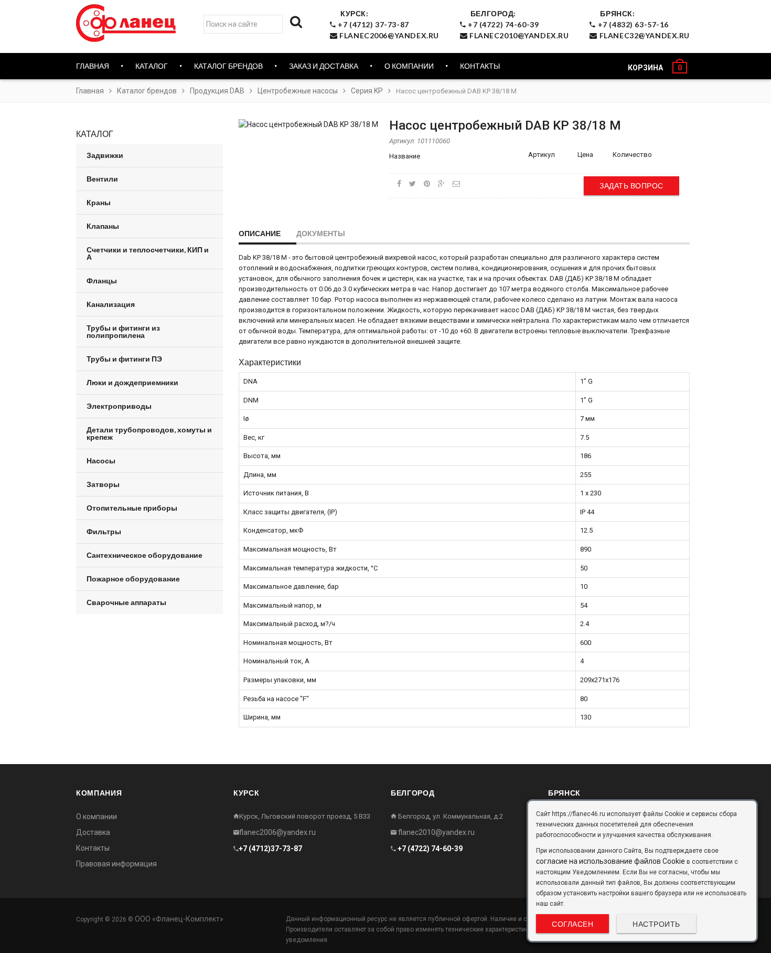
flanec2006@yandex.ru (277, 832)
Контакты (480, 65)
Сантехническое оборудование (144, 554)
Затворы (103, 484)
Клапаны (103, 225)
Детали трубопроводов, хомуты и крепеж (149, 433)
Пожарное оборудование (133, 578)
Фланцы (102, 280)
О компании (409, 65)
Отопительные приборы (132, 507)
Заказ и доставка (323, 65)
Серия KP (367, 91)
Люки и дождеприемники (132, 382)
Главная (92, 65)
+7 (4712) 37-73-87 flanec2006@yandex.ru (387, 24)
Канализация (111, 304)
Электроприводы (119, 405)
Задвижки (105, 155)
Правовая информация (116, 864)
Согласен (572, 923)
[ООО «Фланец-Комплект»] (128, 23)
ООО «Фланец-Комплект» (179, 919)
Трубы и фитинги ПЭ (124, 358)
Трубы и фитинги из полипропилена (123, 331)
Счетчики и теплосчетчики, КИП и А (148, 253)
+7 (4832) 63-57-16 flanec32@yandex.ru (643, 24)
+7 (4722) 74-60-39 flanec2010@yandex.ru (517, 24)
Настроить (656, 923)
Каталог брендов (147, 91)
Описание (260, 233)
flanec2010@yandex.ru (436, 832)
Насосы (101, 460)
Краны (99, 202)
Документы (320, 233)
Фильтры (104, 531)
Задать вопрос (631, 185)
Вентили (102, 178)
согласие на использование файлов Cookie (610, 861)
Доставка (93, 832)
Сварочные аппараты (126, 602)
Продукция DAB (217, 91)
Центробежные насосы (298, 91)
